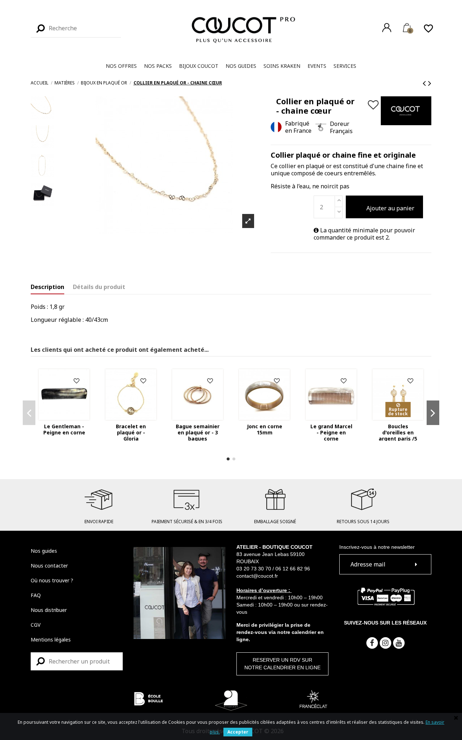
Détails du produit (99, 287)
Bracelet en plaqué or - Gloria (131, 432)
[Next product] (429, 83)
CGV (35, 624)
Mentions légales (51, 639)
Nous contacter (49, 565)
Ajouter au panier (390, 208)
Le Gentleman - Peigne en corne (64, 429)
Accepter (237, 732)
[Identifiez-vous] (386, 27)
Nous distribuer (49, 610)
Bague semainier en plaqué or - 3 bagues (197, 432)
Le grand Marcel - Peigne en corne (331, 432)
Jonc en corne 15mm (264, 429)
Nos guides (44, 550)
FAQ (36, 595)
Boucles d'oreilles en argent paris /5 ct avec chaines (398, 435)
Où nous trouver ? (52, 580)
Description (47, 287)
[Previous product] (425, 83)
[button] (121, 66)
